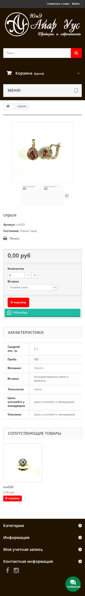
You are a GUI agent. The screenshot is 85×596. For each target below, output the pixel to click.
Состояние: (11, 231)
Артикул (9, 224)
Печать (15, 238)
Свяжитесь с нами (58, 3)
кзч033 (8, 487)
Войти (76, 3)
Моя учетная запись (23, 549)
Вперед (67, 195)
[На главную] (8, 106)
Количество (16, 268)
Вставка (14, 281)
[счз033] (31, 194)
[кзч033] (22, 462)
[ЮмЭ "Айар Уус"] (42, 24)
